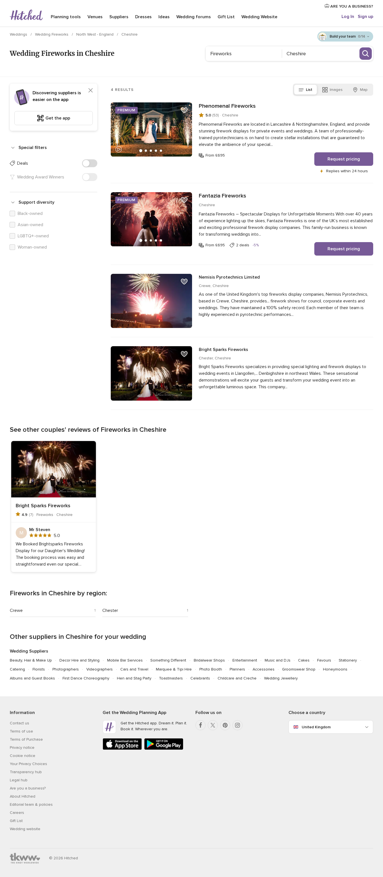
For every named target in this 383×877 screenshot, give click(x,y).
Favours (324, 660)
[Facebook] (200, 725)
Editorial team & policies (31, 804)
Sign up (365, 16)
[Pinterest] (225, 725)
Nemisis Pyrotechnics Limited (229, 277)
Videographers (99, 669)
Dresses (143, 17)
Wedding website (25, 829)
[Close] (90, 90)
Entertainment (244, 660)
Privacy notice (22, 747)
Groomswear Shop (298, 669)
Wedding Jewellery (281, 678)
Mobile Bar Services (125, 660)
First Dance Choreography (86, 678)
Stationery (348, 660)
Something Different (168, 660)
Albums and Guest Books (32, 678)
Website (259, 17)
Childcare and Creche (237, 678)
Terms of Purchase (26, 739)
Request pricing (343, 159)
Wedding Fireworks (52, 34)
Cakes (304, 660)
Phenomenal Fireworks (227, 106)
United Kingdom (316, 727)
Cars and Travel (134, 669)
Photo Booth (210, 669)
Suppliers (118, 17)
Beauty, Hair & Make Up (31, 660)
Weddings (19, 34)
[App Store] (122, 748)
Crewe (16, 610)
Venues (95, 17)
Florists (39, 669)
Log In (348, 16)
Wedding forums (193, 17)
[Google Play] (163, 748)
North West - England (95, 34)
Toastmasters (171, 678)
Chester (110, 610)
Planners (237, 669)
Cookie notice (22, 755)
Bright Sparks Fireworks (223, 349)
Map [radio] (364, 89)
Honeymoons (335, 669)
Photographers (65, 669)
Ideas (164, 17)
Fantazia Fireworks (222, 195)
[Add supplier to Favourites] (184, 110)
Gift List (226, 17)
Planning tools (66, 17)
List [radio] (309, 89)
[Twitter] (213, 725)
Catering (17, 669)
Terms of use (21, 731)
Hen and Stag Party (134, 678)
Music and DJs (277, 660)
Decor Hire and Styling (79, 660)
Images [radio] (336, 89)
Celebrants (200, 678)
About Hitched (22, 796)
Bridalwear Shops (209, 660)
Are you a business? (28, 788)
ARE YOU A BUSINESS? (351, 6)
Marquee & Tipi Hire (174, 669)
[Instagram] (237, 725)
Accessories (263, 669)
